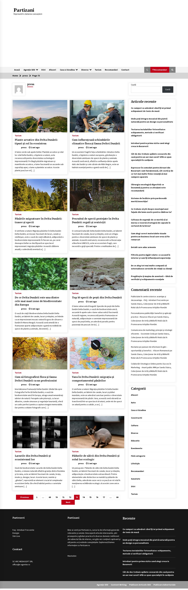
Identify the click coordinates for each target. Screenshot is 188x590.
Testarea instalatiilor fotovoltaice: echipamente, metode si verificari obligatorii (148, 132)
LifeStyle (135, 463)
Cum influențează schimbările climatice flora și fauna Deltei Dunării (96, 141)
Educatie (135, 440)
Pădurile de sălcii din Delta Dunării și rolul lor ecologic (96, 457)
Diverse (85, 69)
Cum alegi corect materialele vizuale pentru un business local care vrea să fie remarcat (150, 236)
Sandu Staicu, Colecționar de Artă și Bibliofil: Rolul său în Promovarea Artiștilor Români (150, 320)
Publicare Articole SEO (140, 584)
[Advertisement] (94, 44)
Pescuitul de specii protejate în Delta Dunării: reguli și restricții (95, 220)
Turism (98, 69)
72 (70, 497)
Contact (125, 69)
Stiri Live (16, 536)
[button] (147, 70)
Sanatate (135, 478)
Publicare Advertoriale (164, 584)
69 (50, 497)
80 (117, 497)
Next (68, 502)
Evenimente (136, 448)
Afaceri (52, 69)
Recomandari (111, 69)
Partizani (24, 10)
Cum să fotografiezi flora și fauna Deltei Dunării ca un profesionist (36, 378)
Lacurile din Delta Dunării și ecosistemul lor (33, 457)
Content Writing (119, 584)
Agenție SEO (29, 69)
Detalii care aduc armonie (143, 247)
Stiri (43, 69)
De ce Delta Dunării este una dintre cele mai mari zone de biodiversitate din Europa (38, 301)
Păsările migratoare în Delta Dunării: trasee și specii (38, 220)
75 (90, 497)
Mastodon (72, 556)
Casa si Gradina (67, 69)
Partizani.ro (86, 530)
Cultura (134, 425)
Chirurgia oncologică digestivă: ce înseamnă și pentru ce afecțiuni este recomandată (148, 187)
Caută (133, 84)
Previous (24, 497)
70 (57, 497)
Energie (15, 533)
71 (63, 497)
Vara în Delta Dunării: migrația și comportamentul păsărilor (93, 378)
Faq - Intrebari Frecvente (23, 530)
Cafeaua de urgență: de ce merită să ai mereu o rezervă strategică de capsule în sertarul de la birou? (150, 222)
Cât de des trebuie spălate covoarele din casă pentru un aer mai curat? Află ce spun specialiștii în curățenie (151, 157)
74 (84, 497)
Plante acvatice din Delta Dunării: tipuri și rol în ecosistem (36, 141)
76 (97, 497)
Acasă (17, 69)
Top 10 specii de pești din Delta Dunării (97, 297)
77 (104, 497)
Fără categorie (138, 456)
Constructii (136, 417)
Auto (133, 402)
